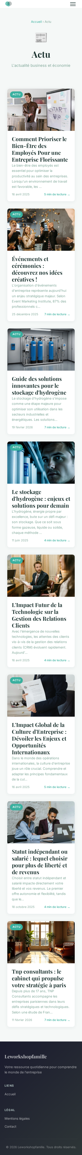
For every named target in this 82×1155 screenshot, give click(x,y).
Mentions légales (17, 1118)
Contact (10, 1126)
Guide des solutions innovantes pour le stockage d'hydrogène (39, 385)
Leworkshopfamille (26, 1056)
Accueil (36, 21)
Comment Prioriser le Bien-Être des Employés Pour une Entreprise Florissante (40, 149)
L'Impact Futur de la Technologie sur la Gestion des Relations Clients (39, 615)
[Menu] (72, 4)
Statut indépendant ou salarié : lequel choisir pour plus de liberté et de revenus (40, 862)
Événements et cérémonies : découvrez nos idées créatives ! (37, 269)
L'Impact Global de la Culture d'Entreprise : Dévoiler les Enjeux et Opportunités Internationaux (39, 738)
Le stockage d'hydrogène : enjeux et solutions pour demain (41, 498)
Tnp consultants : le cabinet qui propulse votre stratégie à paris (39, 978)
